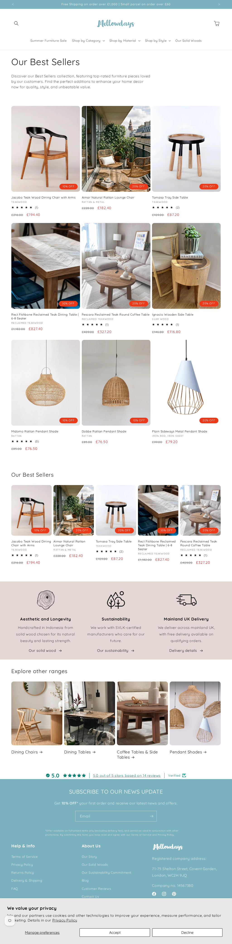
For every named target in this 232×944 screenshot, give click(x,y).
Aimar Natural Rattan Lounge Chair (108, 197)
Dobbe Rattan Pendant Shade (104, 431)
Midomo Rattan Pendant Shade (34, 431)
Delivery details (183, 650)
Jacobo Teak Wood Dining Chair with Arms (43, 197)
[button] (16, 23)
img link (46, 593)
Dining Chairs (24, 752)
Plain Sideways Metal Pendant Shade (179, 431)
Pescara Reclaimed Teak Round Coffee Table (116, 314)
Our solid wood (42, 650)
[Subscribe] (152, 816)
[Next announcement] (219, 4)
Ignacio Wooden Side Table (172, 314)
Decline (187, 932)
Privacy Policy (64, 920)
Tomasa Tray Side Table (170, 197)
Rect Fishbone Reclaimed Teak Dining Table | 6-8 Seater (45, 316)
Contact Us (90, 897)
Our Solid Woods (95, 865)
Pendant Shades (186, 752)
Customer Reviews (96, 889)
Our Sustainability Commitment (106, 872)
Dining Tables (77, 752)
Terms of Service (24, 857)
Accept (115, 932)
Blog (85, 880)
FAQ (14, 889)
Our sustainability (112, 650)
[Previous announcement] (13, 4)
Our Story (89, 857)
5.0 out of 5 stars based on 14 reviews (127, 775)
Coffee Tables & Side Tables (137, 754)
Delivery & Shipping (26, 880)
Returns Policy (22, 872)
